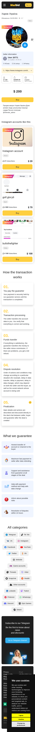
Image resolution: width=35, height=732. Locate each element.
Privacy (6, 672)
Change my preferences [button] (21, 724)
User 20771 (13, 57)
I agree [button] (21, 715)
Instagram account (13, 151)
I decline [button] (21, 719)
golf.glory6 (8, 197)
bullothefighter (10, 243)
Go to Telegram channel (17, 640)
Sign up (28, 5)
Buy (17, 100)
